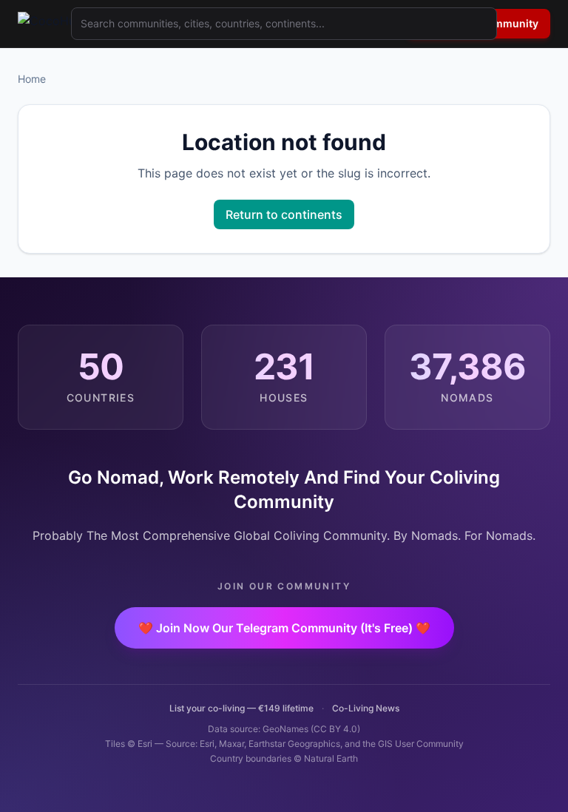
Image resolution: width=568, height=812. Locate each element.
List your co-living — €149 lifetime (241, 708)
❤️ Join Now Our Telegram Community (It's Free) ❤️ (284, 627)
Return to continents (284, 214)
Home (32, 78)
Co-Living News (365, 708)
